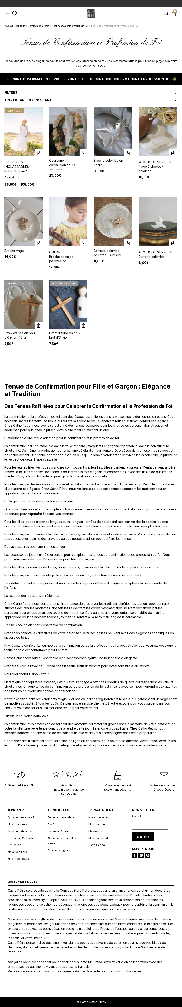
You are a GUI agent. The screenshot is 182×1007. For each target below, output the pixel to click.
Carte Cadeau (97, 845)
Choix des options (39, 153)
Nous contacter (98, 817)
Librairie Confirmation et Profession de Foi (46, 79)
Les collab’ (15, 845)
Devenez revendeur (61, 817)
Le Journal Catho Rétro (23, 838)
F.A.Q (51, 824)
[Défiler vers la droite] (174, 79)
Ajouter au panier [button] (83, 153)
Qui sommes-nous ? (21, 817)
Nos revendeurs (18, 858)
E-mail (136, 816)
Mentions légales (59, 850)
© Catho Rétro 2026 (91, 1002)
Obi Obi (55, 252)
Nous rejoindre (17, 852)
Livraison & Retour (59, 831)
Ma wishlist (95, 831)
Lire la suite (39, 325)
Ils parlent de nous (20, 831)
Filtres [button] (10, 92)
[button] (8, 13)
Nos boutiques (17, 824)
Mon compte (96, 824)
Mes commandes (99, 838)
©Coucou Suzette (155, 162)
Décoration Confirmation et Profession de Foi (132, 79)
